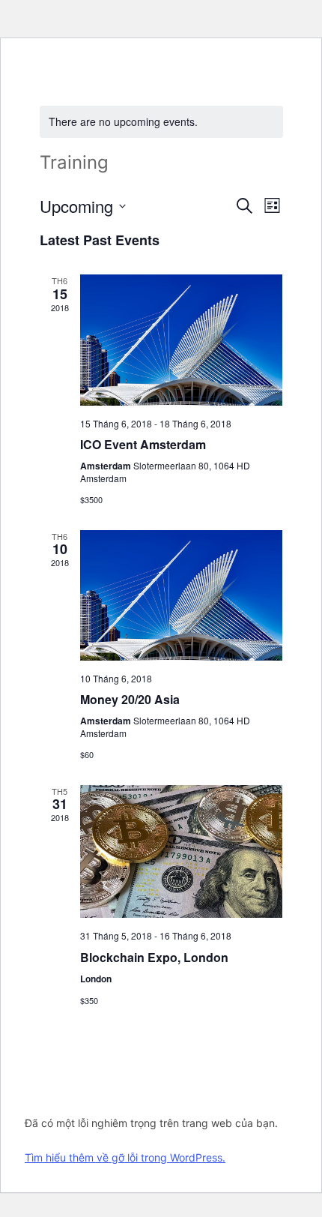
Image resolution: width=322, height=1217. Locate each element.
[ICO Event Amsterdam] (181, 339)
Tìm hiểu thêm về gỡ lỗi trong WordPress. (125, 1157)
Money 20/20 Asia (130, 699)
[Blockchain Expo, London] (181, 851)
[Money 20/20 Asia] (181, 595)
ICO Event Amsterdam (143, 444)
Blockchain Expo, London (154, 957)
